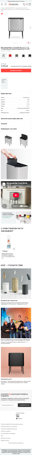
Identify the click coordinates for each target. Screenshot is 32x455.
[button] (30, 27)
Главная (3, 8)
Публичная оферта (5, 431)
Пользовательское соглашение (9, 426)
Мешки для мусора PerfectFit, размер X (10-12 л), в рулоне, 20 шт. (8, 256)
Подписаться (24, 405)
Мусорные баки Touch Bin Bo (21, 8)
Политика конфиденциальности (9, 428)
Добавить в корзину (16, 70)
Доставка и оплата (5, 438)
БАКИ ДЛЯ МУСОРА (10, 8)
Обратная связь (5, 440)
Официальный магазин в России (16, 1)
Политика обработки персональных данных (12, 424)
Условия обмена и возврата (8, 433)
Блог (3, 265)
